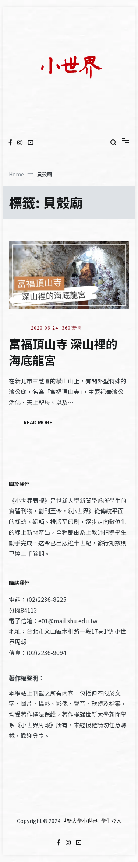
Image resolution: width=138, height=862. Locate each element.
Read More (38, 422)
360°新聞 (72, 327)
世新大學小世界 (79, 820)
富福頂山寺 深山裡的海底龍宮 (63, 352)
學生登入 (111, 820)
